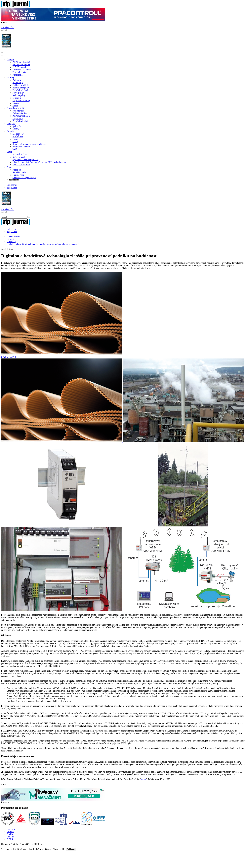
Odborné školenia (20, 113)
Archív (10, 834)
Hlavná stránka (13, 236)
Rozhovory (18, 82)
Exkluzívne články (21, 85)
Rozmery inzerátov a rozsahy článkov (29, 144)
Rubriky (10, 77)
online (143, 779)
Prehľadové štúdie (21, 121)
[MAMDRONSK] (87, 824)
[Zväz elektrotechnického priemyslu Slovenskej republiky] (48, 824)
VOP (15, 149)
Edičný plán (18, 136)
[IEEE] (99, 824)
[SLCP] (74, 824)
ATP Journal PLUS (21, 116)
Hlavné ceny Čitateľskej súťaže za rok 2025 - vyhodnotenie (39, 162)
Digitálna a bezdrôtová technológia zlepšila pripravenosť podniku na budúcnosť (42, 244)
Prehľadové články (21, 90)
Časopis (10, 59)
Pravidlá (10, 836)
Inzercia (10, 131)
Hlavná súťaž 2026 (21, 164)
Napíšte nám (18, 175)
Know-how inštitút (15, 108)
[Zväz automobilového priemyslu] (8, 824)
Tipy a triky (18, 118)
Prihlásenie (12, 185)
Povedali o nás (19, 72)
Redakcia (17, 170)
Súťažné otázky (20, 157)
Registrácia (17, 75)
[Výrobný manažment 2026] (53, 800)
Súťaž (9, 152)
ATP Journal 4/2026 (21, 62)
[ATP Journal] (15, 6)
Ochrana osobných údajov (24, 177)
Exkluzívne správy (21, 87)
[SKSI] (34, 824)
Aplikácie (17, 80)
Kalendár (17, 126)
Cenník (16, 139)
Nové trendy (18, 93)
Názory (16, 103)
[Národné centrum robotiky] (61, 824)
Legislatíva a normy (21, 100)
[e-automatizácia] (13, 180)
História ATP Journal (22, 69)
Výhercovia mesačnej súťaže (25, 159)
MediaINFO (18, 134)
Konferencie (18, 111)
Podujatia (11, 123)
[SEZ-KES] (21, 824)
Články (16, 128)
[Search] (29, 217)
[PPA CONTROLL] (53, 20)
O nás (9, 167)
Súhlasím (71, 849)
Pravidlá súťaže (19, 154)
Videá (15, 105)
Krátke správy (19, 95)
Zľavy (15, 141)
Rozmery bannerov (21, 146)
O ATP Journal (19, 67)
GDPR (10, 839)
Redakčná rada (19, 172)
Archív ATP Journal (21, 64)
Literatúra (17, 98)
